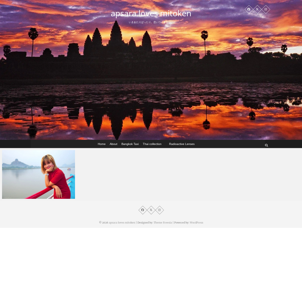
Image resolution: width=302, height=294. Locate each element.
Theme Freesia (163, 222)
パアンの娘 (18, 197)
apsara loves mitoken (151, 13)
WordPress (196, 222)
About (113, 144)
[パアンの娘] (38, 174)
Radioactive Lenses (182, 144)
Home (102, 144)
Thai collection (152, 144)
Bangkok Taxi (130, 144)
